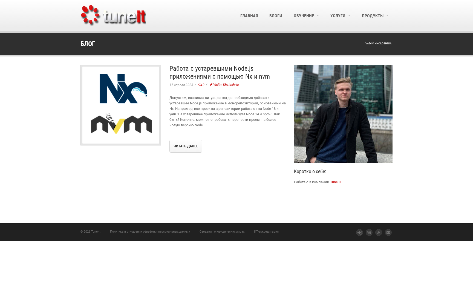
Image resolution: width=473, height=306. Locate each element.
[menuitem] (249, 16)
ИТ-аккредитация (266, 231)
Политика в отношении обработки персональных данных (150, 231)
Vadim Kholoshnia (225, 85)
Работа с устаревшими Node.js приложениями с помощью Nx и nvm (219, 72)
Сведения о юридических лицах (222, 231)
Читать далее (186, 146)
